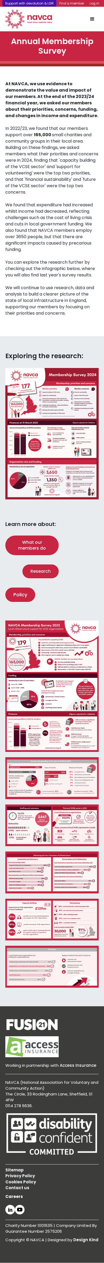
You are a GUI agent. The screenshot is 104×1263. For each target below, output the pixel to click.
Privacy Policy (20, 1176)
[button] (92, 19)
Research (40, 571)
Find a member (71, 3)
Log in (94, 3)
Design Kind (85, 1240)
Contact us (17, 1188)
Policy (20, 594)
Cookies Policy (20, 1182)
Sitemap (14, 1170)
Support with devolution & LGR (29, 3)
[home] (28, 19)
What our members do (32, 545)
